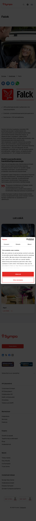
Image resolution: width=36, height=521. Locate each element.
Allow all (18, 274)
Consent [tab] (6, 244)
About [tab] (29, 244)
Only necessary (18, 280)
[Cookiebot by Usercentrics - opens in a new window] (26, 239)
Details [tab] (18, 244)
